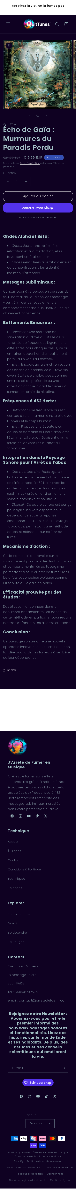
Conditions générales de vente (27, 1180)
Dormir (13, 923)
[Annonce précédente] (7, 7)
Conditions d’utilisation (58, 1167)
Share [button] (11, 670)
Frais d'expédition (30, 163)
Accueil (13, 842)
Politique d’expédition (30, 1173)
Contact (14, 860)
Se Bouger (16, 942)
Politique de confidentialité (23, 1167)
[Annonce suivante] (68, 7)
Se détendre (17, 933)
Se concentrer (19, 914)
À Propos (14, 851)
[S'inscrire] (63, 1068)
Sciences (15, 888)
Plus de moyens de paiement (38, 217)
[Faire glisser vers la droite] (46, 116)
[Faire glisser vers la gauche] (29, 116)
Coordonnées (55, 1173)
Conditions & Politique (24, 869)
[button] (8, 24)
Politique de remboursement (44, 1161)
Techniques (17, 879)
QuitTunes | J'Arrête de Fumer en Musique (43, 1152)
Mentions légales (60, 1180)
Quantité (9, 173)
